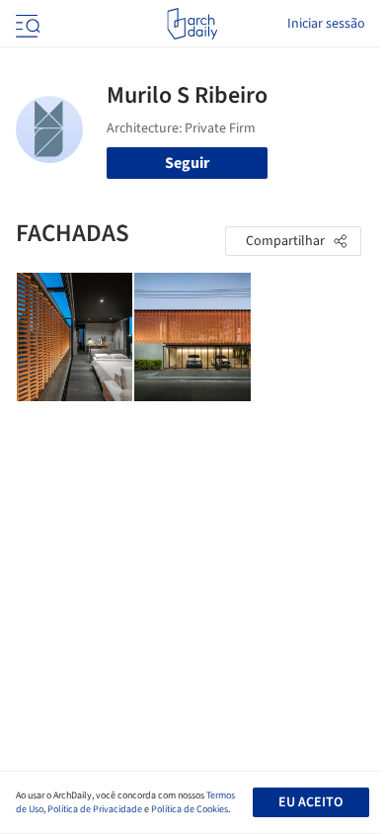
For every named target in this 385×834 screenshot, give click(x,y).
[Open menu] (25, 24)
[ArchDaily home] (192, 24)
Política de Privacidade (94, 809)
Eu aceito (310, 802)
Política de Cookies (189, 809)
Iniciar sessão (326, 24)
